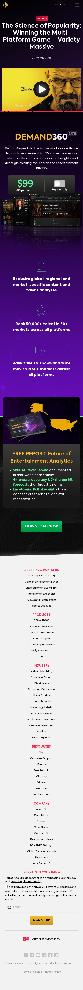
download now (41, 526)
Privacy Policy (52, 972)
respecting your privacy (61, 878)
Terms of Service (32, 972)
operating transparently (26, 881)
